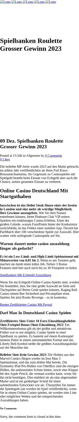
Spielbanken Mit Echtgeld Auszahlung (25, 275)
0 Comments (53, 155)
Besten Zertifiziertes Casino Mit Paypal (26, 304)
